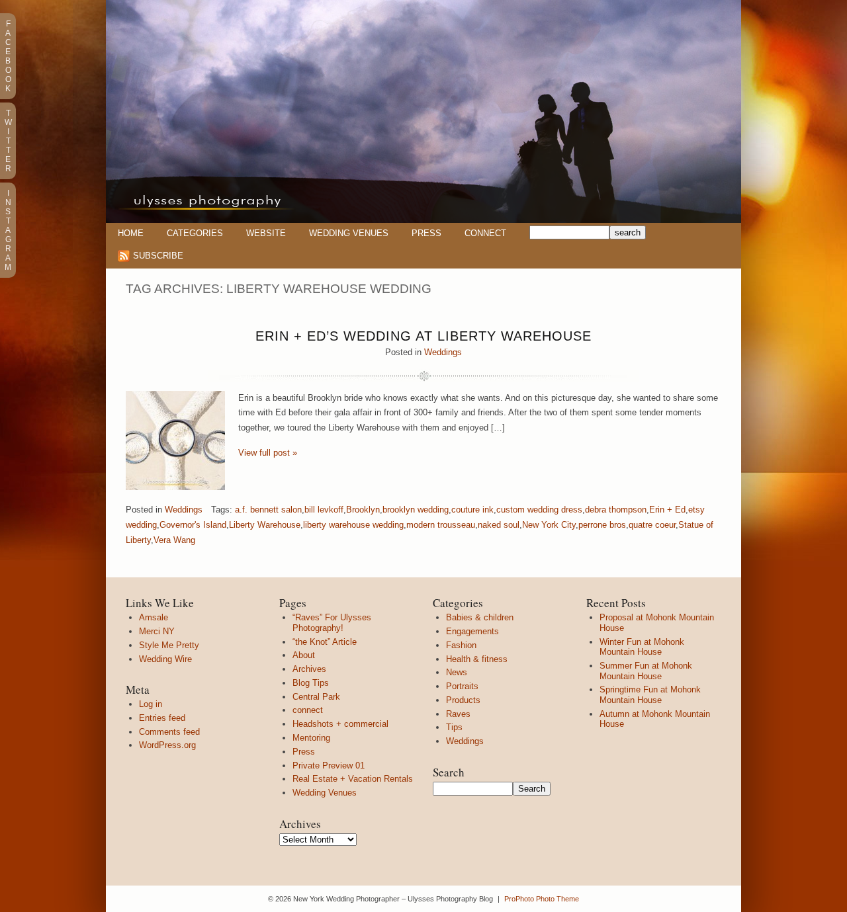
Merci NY (157, 631)
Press (426, 233)
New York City (549, 525)
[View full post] (175, 440)
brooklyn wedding (415, 510)
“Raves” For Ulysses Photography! (331, 622)
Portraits (462, 686)
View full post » (267, 453)
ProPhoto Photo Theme (541, 899)
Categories (195, 233)
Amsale (153, 617)
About (303, 655)
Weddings (443, 352)
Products (463, 700)
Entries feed (162, 718)
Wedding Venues (348, 233)
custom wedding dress (539, 510)
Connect (485, 233)
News (456, 672)
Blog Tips (310, 683)
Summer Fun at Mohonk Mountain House (646, 671)
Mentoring (311, 738)
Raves (458, 714)
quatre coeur (652, 525)
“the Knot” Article (324, 642)
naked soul (498, 525)
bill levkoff (323, 510)
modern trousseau (440, 525)
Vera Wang (174, 540)
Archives (309, 669)
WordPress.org (167, 745)
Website (266, 233)
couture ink (472, 510)
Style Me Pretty (169, 645)
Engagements (472, 631)
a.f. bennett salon (268, 510)
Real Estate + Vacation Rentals (352, 779)
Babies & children (479, 617)
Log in (150, 704)
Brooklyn (363, 510)
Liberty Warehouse (264, 525)
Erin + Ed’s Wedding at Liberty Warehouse (423, 336)
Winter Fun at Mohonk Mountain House (642, 647)
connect (307, 710)
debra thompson (615, 510)
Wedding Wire (165, 659)
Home (131, 233)
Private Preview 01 (328, 765)
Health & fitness (477, 659)
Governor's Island (192, 525)
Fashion (461, 645)
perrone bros (602, 525)
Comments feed (169, 732)
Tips (454, 727)
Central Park (316, 697)
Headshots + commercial (340, 724)
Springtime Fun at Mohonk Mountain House (650, 694)
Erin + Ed (667, 510)
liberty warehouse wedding (353, 525)
